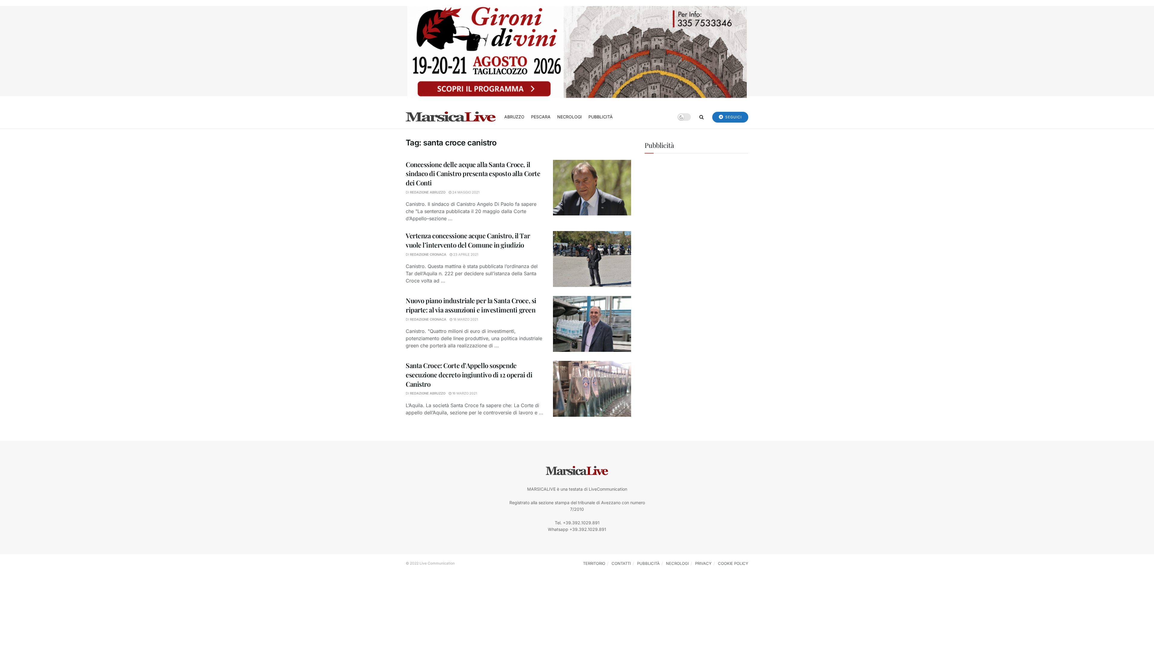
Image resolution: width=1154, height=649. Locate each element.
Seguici (733, 117)
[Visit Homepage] (451, 116)
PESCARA (541, 116)
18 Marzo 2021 (465, 319)
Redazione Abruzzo (427, 192)
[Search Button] (701, 117)
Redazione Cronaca (428, 254)
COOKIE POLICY (733, 563)
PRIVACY (703, 563)
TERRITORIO (594, 563)
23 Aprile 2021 (465, 254)
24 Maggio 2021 (465, 192)
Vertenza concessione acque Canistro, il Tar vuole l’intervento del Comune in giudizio (468, 240)
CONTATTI (621, 563)
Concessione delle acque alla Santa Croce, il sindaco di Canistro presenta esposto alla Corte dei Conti (473, 173)
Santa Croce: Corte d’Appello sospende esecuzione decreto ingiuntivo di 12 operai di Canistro (469, 374)
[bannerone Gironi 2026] (577, 51)
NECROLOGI (569, 116)
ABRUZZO (514, 116)
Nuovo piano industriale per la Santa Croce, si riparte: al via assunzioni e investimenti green (471, 305)
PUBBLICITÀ (600, 116)
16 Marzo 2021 (464, 393)
